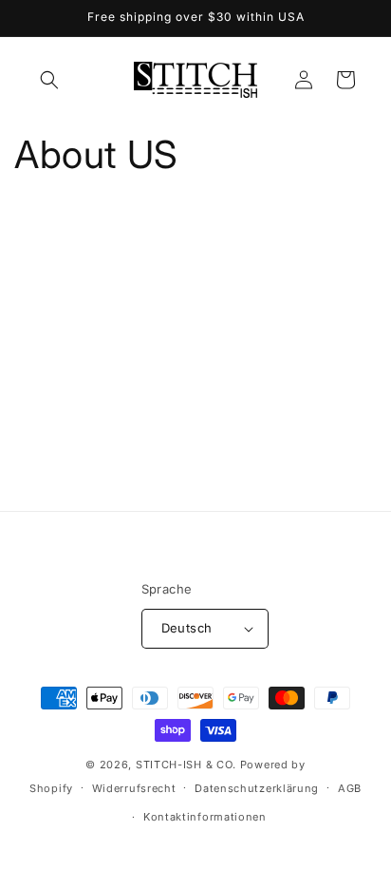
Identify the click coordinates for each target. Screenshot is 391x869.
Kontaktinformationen (205, 816)
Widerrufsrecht (134, 788)
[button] (49, 80)
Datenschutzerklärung (257, 788)
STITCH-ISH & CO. (186, 764)
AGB (350, 788)
